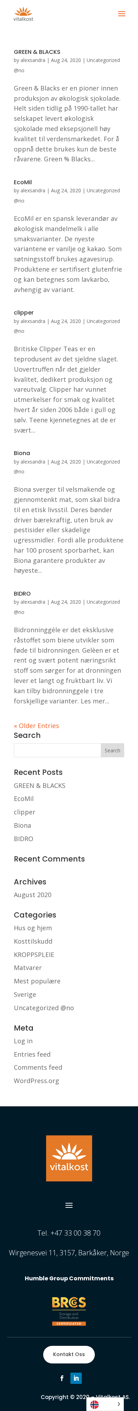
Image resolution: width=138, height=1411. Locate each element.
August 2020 (32, 894)
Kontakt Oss (69, 1354)
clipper (24, 313)
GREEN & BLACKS (37, 52)
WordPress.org (36, 1080)
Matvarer (28, 967)
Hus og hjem (33, 928)
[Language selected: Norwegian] (105, 1404)
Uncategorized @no (44, 1007)
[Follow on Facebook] (62, 1378)
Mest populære (37, 981)
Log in (23, 1041)
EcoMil (23, 182)
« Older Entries (36, 725)
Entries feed (32, 1054)
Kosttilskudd (33, 941)
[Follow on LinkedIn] (76, 1378)
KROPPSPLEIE (34, 954)
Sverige (25, 994)
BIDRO (22, 594)
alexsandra (33, 60)
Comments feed (38, 1067)
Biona (22, 453)
